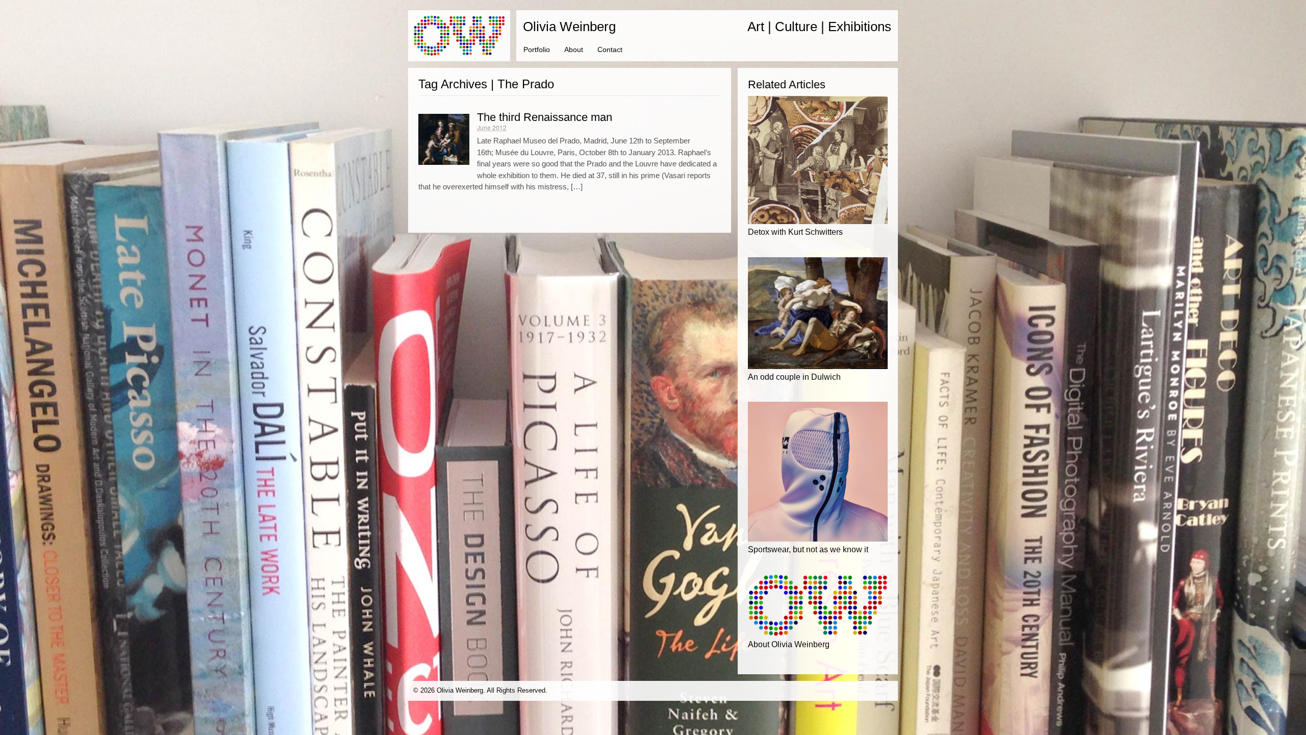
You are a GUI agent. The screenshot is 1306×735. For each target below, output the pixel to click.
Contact (609, 49)
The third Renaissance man (544, 117)
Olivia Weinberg (569, 26)
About (573, 49)
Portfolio (536, 49)
